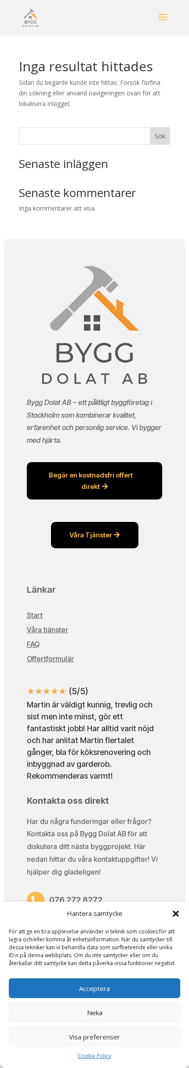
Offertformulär (50, 658)
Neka (94, 1012)
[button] (175, 913)
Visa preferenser (94, 1036)
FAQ (33, 644)
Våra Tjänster (90, 535)
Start (35, 615)
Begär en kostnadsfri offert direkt (91, 481)
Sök (160, 136)
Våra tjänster (47, 629)
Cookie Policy (94, 1056)
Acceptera (94, 988)
